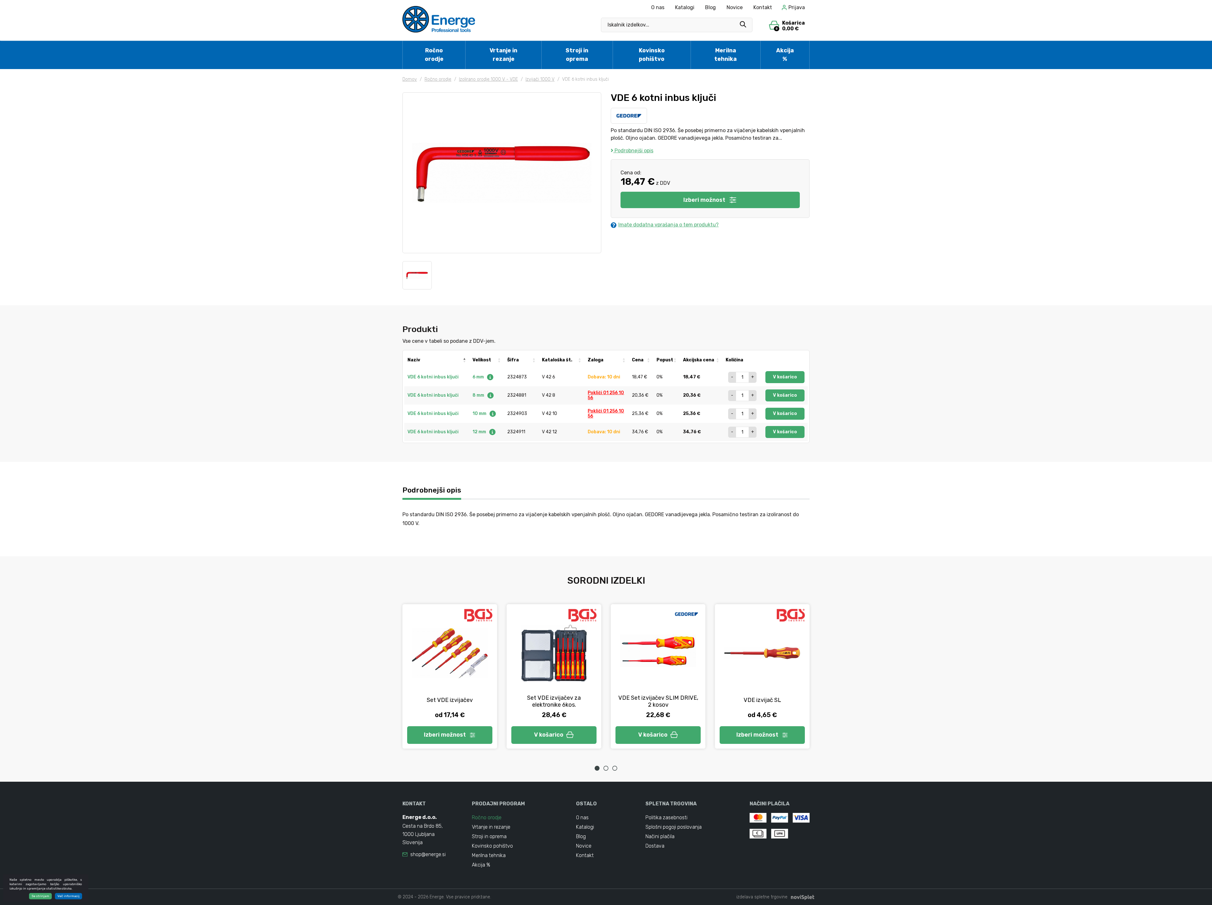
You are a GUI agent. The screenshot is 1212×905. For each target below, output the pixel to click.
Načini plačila (659, 836)
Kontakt (762, 7)
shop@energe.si (428, 854)
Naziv (413, 360)
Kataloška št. (557, 360)
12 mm (479, 432)
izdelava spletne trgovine (761, 897)
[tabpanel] (449, 676)
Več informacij (68, 896)
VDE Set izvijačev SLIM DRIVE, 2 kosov (658, 701)
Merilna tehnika (725, 54)
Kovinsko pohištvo (652, 54)
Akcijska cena (698, 360)
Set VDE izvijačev (450, 700)
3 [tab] (614, 768)
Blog (710, 7)
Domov (409, 79)
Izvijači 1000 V (540, 79)
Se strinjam (40, 896)
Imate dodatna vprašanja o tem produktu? (668, 225)
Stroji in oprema (577, 54)
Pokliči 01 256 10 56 (606, 395)
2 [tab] (606, 768)
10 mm (479, 413)
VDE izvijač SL (762, 700)
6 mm (478, 377)
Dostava (654, 846)
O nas (657, 7)
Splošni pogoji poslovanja (673, 827)
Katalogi (684, 7)
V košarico (785, 377)
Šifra (513, 360)
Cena (638, 360)
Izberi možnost (704, 199)
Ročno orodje (434, 54)
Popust (664, 360)
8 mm (478, 395)
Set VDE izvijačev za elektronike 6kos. (554, 701)
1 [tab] (597, 768)
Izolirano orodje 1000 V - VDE (488, 79)
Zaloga (595, 360)
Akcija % (785, 54)
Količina (734, 360)
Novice (735, 7)
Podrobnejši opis (633, 151)
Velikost (481, 360)
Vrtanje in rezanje (503, 54)
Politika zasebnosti (666, 817)
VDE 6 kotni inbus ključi (433, 377)
